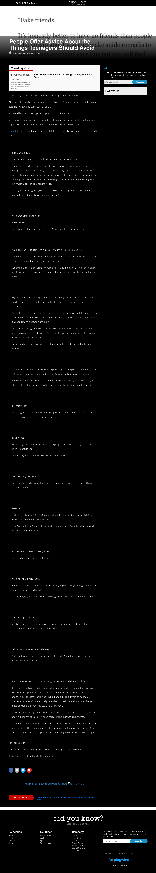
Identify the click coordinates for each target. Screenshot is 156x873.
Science (12, 840)
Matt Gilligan (18, 53)
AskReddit (13, 131)
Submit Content (78, 848)
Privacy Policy (77, 843)
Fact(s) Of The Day (47, 836)
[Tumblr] (142, 3)
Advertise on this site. (119, 865)
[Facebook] (128, 3)
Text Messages (46, 843)
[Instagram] (137, 3)
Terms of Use (77, 845)
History (11, 843)
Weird (11, 836)
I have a (12, 95)
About (74, 836)
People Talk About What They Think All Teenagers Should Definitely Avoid (65, 798)
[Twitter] (133, 3)
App (42, 840)
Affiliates (75, 850)
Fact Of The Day (26, 3)
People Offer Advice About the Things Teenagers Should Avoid (63, 75)
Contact (75, 840)
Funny (11, 838)
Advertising (76, 838)
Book (42, 838)
